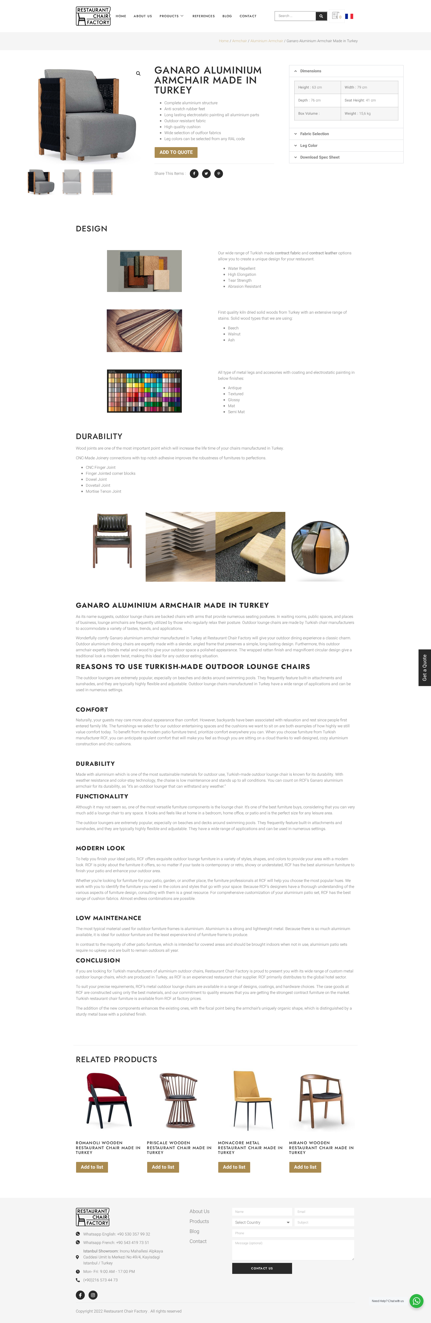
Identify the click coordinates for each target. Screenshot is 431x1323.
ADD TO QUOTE (176, 152)
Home (121, 16)
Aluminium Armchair (266, 41)
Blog (227, 16)
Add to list (92, 1167)
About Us (143, 16)
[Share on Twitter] (206, 173)
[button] (138, 73)
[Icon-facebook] (80, 1295)
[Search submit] (321, 16)
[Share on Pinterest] (218, 173)
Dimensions (310, 71)
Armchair (239, 41)
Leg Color (309, 146)
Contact (248, 16)
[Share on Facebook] (194, 173)
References (204, 16)
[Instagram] (93, 1295)
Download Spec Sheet (319, 157)
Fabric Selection (314, 134)
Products (169, 16)
